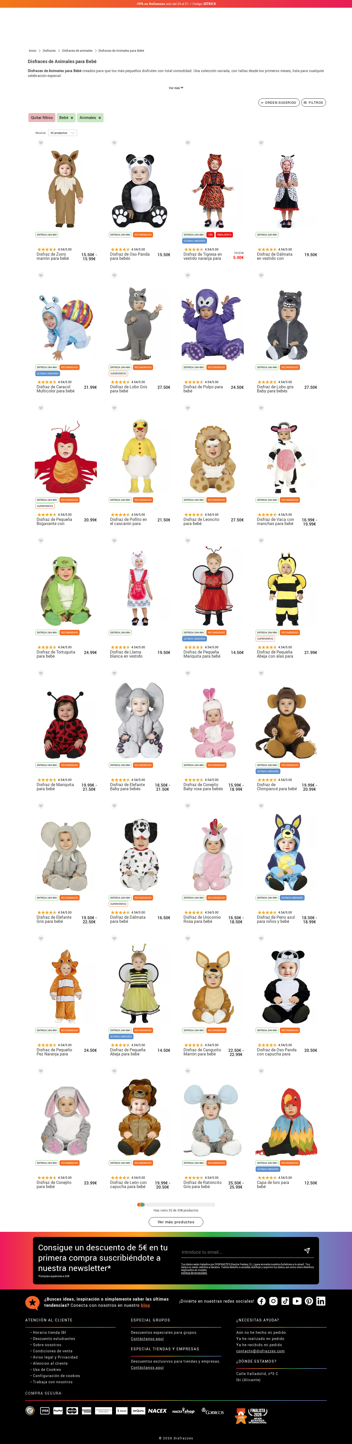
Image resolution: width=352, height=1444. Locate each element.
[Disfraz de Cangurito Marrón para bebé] (186, 939)
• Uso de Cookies (45, 1369)
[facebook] (261, 1301)
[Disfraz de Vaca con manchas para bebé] (260, 409)
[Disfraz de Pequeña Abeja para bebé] (113, 939)
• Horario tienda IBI (48, 1332)
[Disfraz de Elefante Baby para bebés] (113, 674)
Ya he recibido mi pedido (259, 1344)
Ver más (175, 88)
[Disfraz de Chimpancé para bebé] (260, 674)
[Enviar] (307, 1251)
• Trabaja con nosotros (51, 1381)
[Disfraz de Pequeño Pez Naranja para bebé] (40, 939)
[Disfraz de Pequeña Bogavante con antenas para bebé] (40, 409)
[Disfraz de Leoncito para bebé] (186, 409)
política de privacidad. (194, 1272)
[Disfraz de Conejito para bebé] (40, 1072)
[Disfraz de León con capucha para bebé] (113, 1072)
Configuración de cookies (56, 1375)
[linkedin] (321, 1301)
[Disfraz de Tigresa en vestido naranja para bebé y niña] (186, 144)
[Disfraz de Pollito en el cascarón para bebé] (113, 409)
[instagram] (273, 1301)
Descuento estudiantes (54, 1338)
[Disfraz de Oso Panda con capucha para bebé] (260, 939)
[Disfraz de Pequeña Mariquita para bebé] (186, 541)
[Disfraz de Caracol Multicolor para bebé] (40, 276)
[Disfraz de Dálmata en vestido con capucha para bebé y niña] (260, 144)
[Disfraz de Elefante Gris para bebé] (40, 807)
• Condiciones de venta (51, 1350)
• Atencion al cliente (49, 1363)
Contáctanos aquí (147, 1338)
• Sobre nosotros (45, 1344)
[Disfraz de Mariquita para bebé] (40, 674)
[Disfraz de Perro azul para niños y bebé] (260, 807)
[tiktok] (285, 1301)
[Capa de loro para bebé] (260, 1072)
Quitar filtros (42, 117)
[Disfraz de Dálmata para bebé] (113, 807)
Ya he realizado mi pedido (260, 1338)
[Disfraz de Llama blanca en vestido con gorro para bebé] (113, 541)
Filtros (316, 102)
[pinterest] (309, 1301)
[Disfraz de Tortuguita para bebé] (40, 541)
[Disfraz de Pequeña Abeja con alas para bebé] (260, 541)
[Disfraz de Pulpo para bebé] (186, 276)
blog (145, 1305)
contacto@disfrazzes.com (260, 1350)
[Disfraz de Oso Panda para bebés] (113, 144)
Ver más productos (176, 1221)
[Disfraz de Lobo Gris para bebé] (113, 276)
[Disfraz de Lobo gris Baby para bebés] (260, 276)
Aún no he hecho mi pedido (261, 1332)
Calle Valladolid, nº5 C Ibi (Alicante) (257, 1376)
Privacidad (68, 1357)
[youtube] (297, 1301)
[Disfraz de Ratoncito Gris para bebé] (186, 1072)
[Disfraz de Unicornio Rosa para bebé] (186, 807)
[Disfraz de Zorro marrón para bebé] (40, 144)
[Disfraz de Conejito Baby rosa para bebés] (186, 674)
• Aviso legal (42, 1357)
